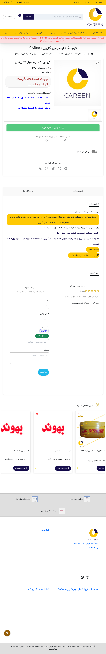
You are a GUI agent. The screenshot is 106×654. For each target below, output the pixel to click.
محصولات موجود (91, 615)
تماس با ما (77, 2)
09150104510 (89, 568)
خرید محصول (57, 468)
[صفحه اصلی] (93, 17)
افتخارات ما (44, 544)
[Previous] (100, 442)
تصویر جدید (41, 335)
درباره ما (87, 2)
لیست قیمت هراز (49, 53)
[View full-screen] (97, 62)
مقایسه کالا (65, 136)
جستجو (28, 16)
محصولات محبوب (91, 620)
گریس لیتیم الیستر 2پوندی (13, 451)
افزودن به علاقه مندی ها (46, 136)
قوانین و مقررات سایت (39, 538)
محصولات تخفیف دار (89, 626)
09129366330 (92, 249)
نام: (47, 300)
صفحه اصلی (98, 2)
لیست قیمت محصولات (39, 550)
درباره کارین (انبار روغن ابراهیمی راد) (34, 555)
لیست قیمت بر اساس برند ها (75, 33)
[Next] (6, 442)
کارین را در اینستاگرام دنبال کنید (83, 255)
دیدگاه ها (28, 191)
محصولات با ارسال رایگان (88, 632)
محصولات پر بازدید (90, 609)
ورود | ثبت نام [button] (8, 17)
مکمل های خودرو (24, 33)
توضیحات (78, 191)
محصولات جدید (91, 598)
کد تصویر (45, 327)
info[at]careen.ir (87, 563)
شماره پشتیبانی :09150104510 (16, 2)
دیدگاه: (46, 350)
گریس (39, 32)
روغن (53, 33)
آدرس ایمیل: (44, 314)
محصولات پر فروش (90, 603)
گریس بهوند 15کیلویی (57, 451)
